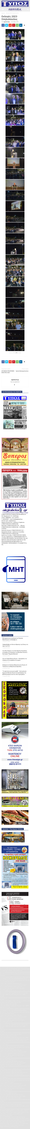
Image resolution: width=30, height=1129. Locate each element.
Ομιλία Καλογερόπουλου (22, 371)
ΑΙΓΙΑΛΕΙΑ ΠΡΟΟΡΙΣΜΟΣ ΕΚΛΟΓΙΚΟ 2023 (8, 371)
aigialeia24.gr (6, 21)
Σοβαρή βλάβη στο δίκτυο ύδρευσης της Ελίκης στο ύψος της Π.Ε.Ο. (15, 645)
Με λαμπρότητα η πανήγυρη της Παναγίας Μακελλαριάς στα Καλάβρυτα (12, 639)
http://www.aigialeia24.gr (15, 381)
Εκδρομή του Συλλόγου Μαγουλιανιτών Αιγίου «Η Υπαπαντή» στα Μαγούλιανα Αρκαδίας (14, 665)
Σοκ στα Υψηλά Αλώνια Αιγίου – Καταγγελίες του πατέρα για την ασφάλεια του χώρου (14, 659)
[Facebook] (15, 385)
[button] (28, 9)
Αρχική (3, 13)
